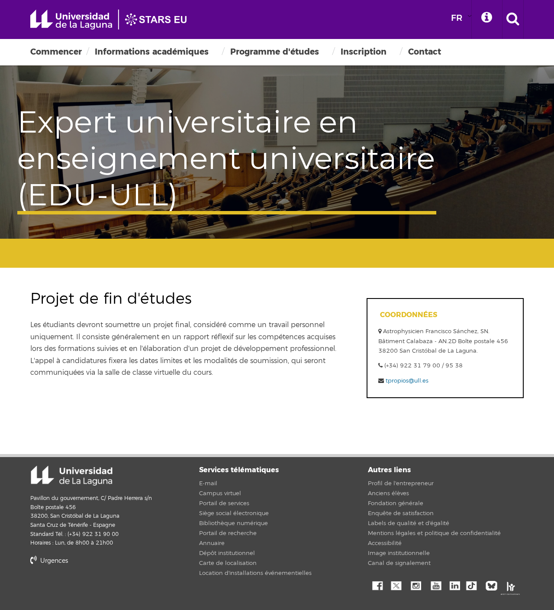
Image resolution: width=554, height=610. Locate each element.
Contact (424, 51)
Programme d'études (274, 51)
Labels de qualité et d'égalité (408, 523)
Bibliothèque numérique (233, 523)
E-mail (208, 483)
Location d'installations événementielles (255, 573)
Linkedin (454, 585)
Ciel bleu (493, 585)
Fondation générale (395, 503)
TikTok (474, 585)
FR (456, 18)
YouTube (435, 585)
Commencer (56, 51)
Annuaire (212, 543)
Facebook (376, 585)
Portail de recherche (228, 533)
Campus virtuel (220, 493)
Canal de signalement (399, 563)
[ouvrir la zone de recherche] (513, 19)
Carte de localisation (228, 563)
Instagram (415, 585)
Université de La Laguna (112, 19)
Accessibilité (385, 543)
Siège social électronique (234, 513)
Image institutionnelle (399, 553)
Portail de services (224, 503)
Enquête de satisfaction (401, 513)
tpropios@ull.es (407, 380)
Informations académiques (152, 51)
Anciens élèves (388, 493)
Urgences (53, 561)
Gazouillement (396, 585)
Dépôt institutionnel (227, 553)
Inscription (364, 51)
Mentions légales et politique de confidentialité (434, 533)
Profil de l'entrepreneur (401, 483)
